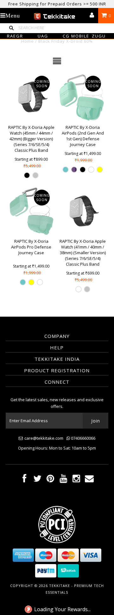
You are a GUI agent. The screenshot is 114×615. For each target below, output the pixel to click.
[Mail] (89, 480)
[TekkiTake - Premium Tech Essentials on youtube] (63, 480)
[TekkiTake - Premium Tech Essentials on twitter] (37, 480)
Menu (12, 15)
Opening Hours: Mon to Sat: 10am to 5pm (57, 448)
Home (27, 41)
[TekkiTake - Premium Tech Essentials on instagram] (76, 480)
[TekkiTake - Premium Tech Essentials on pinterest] (50, 480)
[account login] (92, 15)
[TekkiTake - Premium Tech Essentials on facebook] (24, 480)
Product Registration (57, 370)
